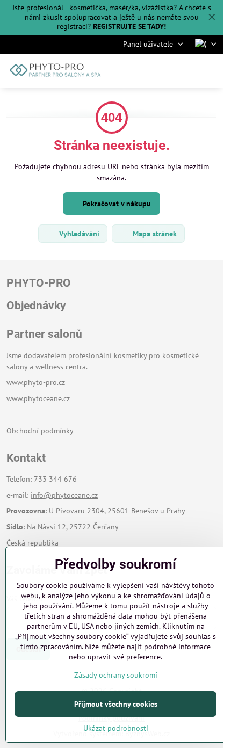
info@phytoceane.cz (64, 495)
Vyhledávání (78, 233)
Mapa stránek (154, 233)
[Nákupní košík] (184, 71)
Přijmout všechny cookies (115, 704)
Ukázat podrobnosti (115, 728)
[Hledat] (158, 71)
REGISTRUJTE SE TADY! (129, 26)
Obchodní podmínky (40, 430)
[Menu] (210, 71)
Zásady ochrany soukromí (115, 675)
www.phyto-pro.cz (35, 382)
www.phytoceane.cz (38, 398)
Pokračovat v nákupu (116, 203)
